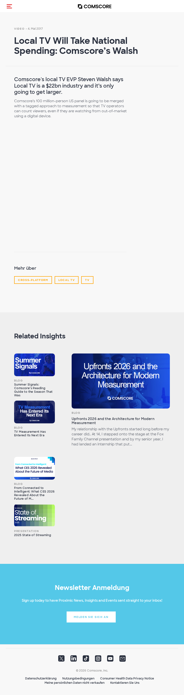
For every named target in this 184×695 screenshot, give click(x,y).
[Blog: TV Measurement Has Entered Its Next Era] (34, 412)
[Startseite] (94, 6)
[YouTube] (110, 660)
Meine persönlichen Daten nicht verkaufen (74, 683)
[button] (9, 6)
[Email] (122, 660)
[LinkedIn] (73, 660)
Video (19, 28)
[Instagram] (98, 660)
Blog (18, 380)
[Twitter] (61, 660)
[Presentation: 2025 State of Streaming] (34, 515)
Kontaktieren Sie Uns (124, 683)
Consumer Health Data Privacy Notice (127, 678)
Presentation (26, 531)
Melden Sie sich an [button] (91, 617)
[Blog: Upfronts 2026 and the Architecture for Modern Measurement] (121, 381)
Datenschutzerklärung (41, 678)
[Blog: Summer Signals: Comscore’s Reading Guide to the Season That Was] (34, 364)
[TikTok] (86, 660)
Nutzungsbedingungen (78, 678)
